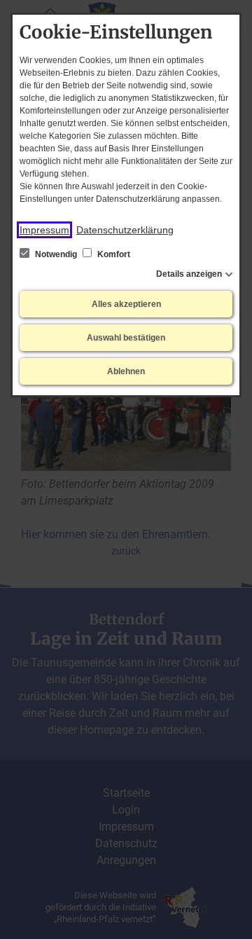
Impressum (44, 229)
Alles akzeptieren (126, 304)
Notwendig (56, 254)
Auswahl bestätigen (126, 338)
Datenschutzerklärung (125, 229)
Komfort (112, 254)
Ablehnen (126, 371)
